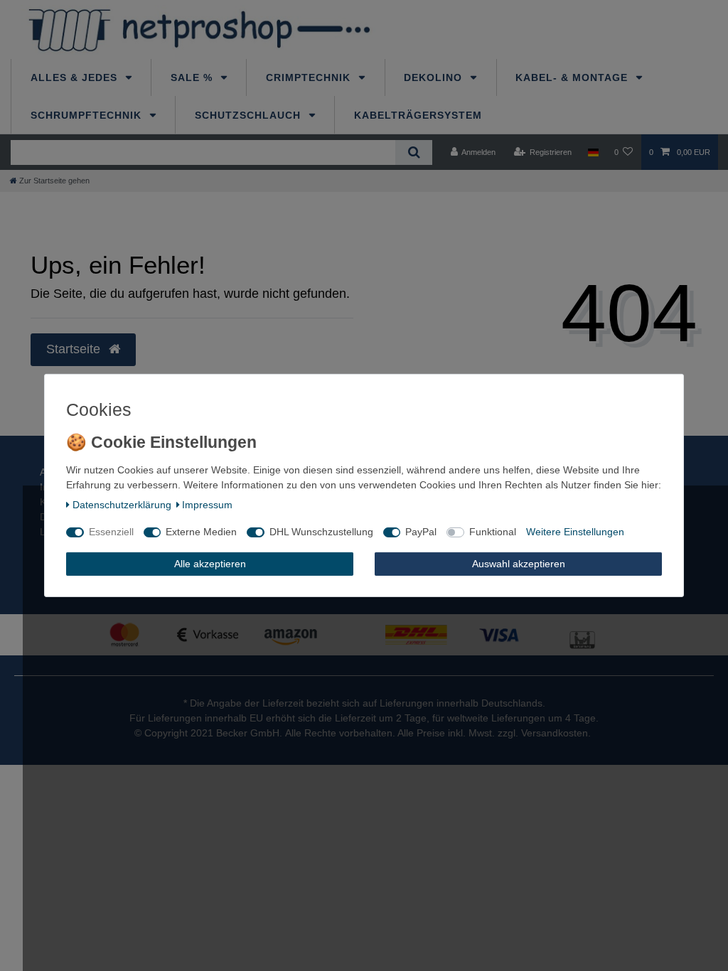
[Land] (592, 152)
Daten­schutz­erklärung (122, 504)
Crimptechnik (310, 77)
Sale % (193, 77)
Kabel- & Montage (573, 77)
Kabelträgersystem (418, 115)
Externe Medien (201, 531)
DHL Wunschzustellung (321, 531)
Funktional (492, 531)
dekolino (435, 77)
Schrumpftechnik (88, 115)
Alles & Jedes (76, 77)
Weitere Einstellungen (575, 531)
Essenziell (111, 531)
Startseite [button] (75, 349)
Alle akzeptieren (210, 563)
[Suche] (413, 152)
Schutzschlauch (249, 115)
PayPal (421, 531)
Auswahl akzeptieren (518, 563)
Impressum (207, 504)
